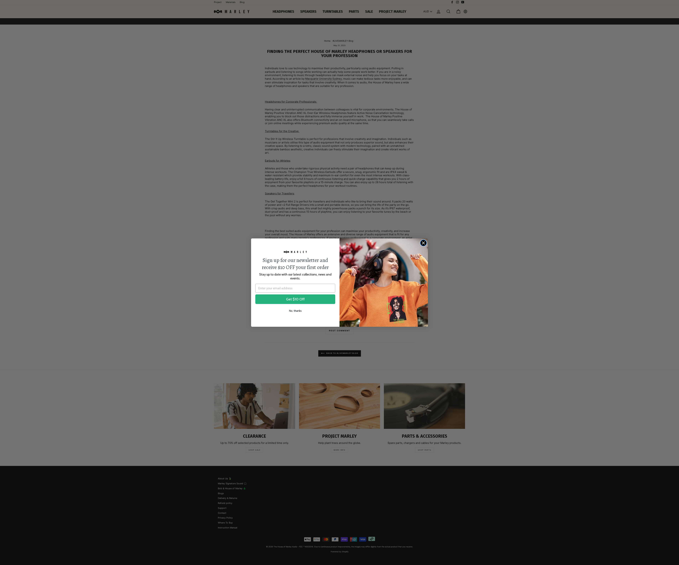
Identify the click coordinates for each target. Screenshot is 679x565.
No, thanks (295, 310)
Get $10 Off (295, 299)
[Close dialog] (423, 243)
